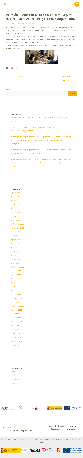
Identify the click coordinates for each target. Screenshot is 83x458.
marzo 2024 (16, 294)
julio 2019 (15, 326)
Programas (15, 380)
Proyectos (19, 23)
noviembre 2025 (17, 228)
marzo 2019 (16, 329)
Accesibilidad (71, 429)
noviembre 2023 (17, 306)
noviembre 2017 (17, 333)
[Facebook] (7, 67)
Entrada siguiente (66, 76)
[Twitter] (17, 67)
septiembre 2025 (18, 236)
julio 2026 (15, 197)
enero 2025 (15, 263)
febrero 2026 (16, 216)
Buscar (8, 89)
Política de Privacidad (56, 426)
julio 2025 (15, 244)
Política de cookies (56, 429)
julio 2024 (15, 279)
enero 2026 (15, 220)
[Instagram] (12, 67)
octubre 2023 (16, 310)
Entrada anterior (19, 76)
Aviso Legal (72, 426)
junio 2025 (15, 247)
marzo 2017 (16, 345)
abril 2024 (15, 290)
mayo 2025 (15, 251)
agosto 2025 (16, 240)
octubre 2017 (16, 337)
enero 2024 (15, 302)
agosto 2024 (16, 275)
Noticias (10, 23)
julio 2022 (15, 314)
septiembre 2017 (18, 341)
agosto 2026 (16, 193)
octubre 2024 (16, 271)
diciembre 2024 (17, 267)
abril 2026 (15, 208)
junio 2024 (15, 283)
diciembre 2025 (17, 224)
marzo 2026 (16, 212)
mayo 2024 (15, 287)
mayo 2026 (15, 204)
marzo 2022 (16, 318)
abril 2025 (15, 255)
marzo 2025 (16, 259)
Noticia (14, 372)
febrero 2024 (16, 298)
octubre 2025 (16, 232)
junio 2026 (15, 201)
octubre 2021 (16, 322)
